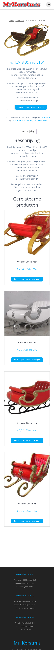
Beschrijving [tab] (28, 131)
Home (11, 20)
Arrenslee (20, 20)
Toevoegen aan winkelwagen (31, 107)
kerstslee (38, 120)
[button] (45, 28)
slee (45, 120)
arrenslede (18, 120)
